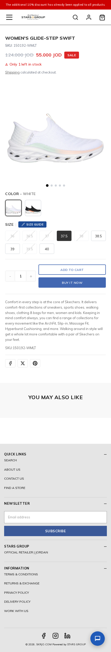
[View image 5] (64, 185)
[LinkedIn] (67, 636)
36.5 (29, 236)
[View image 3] (56, 185)
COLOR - (20, 193)
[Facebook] (44, 636)
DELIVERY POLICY (17, 601)
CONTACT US (14, 478)
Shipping (12, 72)
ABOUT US (12, 469)
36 (12, 236)
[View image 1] (47, 185)
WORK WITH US (16, 611)
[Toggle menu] (9, 17)
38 (81, 236)
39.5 (29, 249)
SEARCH (10, 460)
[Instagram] (55, 636)
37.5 (64, 236)
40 (47, 249)
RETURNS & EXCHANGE (21, 583)
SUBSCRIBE (55, 531)
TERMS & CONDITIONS (21, 574)
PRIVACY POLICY (16, 592)
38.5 (98, 236)
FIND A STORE (14, 488)
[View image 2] (52, 185)
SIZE (9, 224)
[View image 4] (60, 185)
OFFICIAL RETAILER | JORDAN (26, 552)
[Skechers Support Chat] (97, 638)
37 (47, 236)
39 (12, 249)
